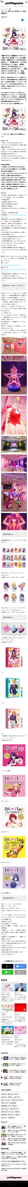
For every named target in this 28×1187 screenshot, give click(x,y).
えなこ (18, 1114)
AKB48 (15, 1106)
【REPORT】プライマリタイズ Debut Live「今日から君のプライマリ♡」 (14, 1164)
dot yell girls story (18, 1100)
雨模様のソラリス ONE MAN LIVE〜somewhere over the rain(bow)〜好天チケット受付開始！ (7, 1023)
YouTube (5, 1097)
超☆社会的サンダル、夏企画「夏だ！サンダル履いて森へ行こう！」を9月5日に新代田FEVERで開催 (7, 1043)
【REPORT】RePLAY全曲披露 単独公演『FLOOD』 (13, 1161)
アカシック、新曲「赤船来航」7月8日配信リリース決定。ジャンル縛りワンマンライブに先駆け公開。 (20, 1020)
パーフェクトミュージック (7, 1017)
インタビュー (6, 1109)
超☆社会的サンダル (6, 1039)
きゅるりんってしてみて (8, 1111)
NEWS (2, 9)
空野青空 (14, 1103)
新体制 (17, 1042)
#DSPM (4, 994)
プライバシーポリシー (15, 1182)
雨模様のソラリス (6, 1019)
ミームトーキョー (19, 1039)
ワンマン (5, 1117)
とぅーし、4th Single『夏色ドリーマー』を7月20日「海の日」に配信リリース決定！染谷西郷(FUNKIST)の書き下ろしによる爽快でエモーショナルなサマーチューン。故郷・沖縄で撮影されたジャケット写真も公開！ (20, 998)
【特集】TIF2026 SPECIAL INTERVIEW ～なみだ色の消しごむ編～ (14, 1169)
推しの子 (5, 17)
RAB (16, 994)
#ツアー (9, 994)
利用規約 (7, 1182)
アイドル (18, 1097)
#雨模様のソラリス (6, 997)
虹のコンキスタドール (14, 1094)
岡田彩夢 (5, 1114)
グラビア (12, 1114)
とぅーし (20, 994)
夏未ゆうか (12, 1117)
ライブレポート (15, 1109)
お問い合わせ (25, 1182)
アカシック (17, 1014)
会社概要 (2, 1182)
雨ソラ (18, 1111)
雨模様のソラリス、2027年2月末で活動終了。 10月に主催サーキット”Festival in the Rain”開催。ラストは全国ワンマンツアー (7, 1000)
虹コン (11, 1097)
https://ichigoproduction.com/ (12, 265)
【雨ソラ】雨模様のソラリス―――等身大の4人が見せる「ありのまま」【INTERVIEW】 (14, 1157)
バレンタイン (6, 1103)
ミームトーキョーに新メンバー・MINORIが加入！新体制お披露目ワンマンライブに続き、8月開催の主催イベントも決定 (20, 1045)
